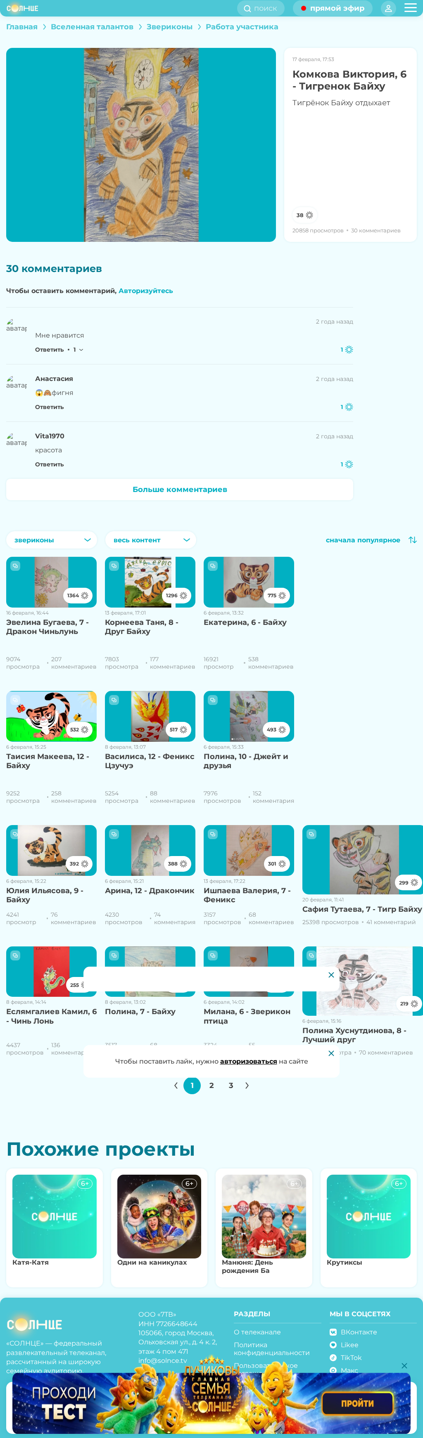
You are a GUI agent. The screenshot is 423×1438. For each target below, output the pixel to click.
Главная (22, 26)
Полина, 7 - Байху (140, 1011)
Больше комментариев (180, 489)
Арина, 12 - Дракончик (150, 890)
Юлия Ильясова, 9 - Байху (44, 895)
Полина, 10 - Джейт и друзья (246, 761)
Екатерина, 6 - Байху (245, 622)
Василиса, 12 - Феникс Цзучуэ (150, 761)
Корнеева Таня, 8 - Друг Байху (141, 627)
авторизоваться (248, 1061)
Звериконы (169, 26)
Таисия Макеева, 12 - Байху (47, 761)
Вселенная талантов (92, 26)
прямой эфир (337, 8)
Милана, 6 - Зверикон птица (247, 1016)
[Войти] (388, 8)
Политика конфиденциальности (272, 1349)
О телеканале (257, 1332)
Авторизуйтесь (146, 291)
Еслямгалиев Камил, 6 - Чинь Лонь (51, 1016)
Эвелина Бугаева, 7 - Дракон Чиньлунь (47, 627)
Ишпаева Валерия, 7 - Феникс (247, 895)
